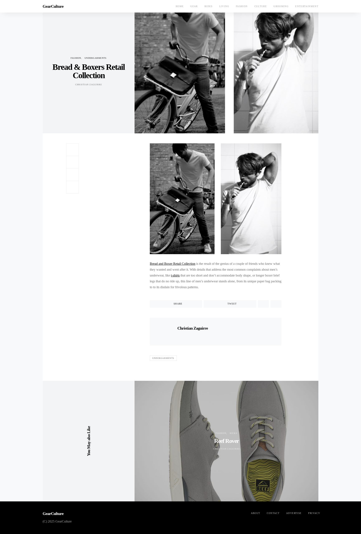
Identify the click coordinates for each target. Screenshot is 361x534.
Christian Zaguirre (88, 84)
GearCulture (53, 6)
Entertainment (306, 6)
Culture (260, 6)
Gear (194, 6)
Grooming (281, 6)
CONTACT (273, 513)
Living (224, 6)
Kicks (233, 433)
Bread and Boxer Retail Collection (172, 263)
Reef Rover (226, 441)
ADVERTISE (293, 513)
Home (180, 6)
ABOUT (255, 513)
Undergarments (96, 58)
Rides (209, 6)
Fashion (242, 6)
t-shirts (175, 275)
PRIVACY (314, 513)
